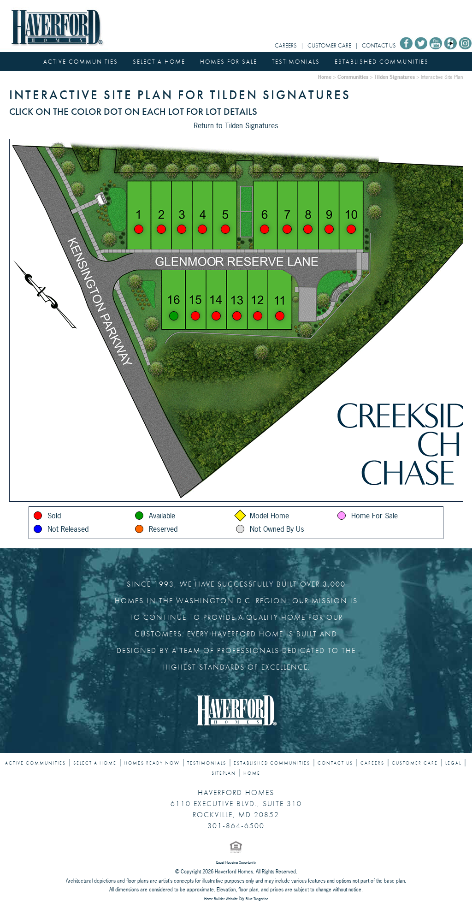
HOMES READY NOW (152, 763)
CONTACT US (379, 45)
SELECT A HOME (159, 61)
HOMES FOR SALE (228, 61)
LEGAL (453, 763)
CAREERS (286, 45)
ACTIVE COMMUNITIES (80, 61)
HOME (251, 773)
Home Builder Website (221, 898)
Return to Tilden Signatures (236, 125)
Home (324, 76)
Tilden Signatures (394, 76)
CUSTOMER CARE (329, 45)
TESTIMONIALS (296, 61)
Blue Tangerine (257, 898)
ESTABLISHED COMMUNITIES (382, 61)
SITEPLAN (224, 773)
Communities (352, 76)
